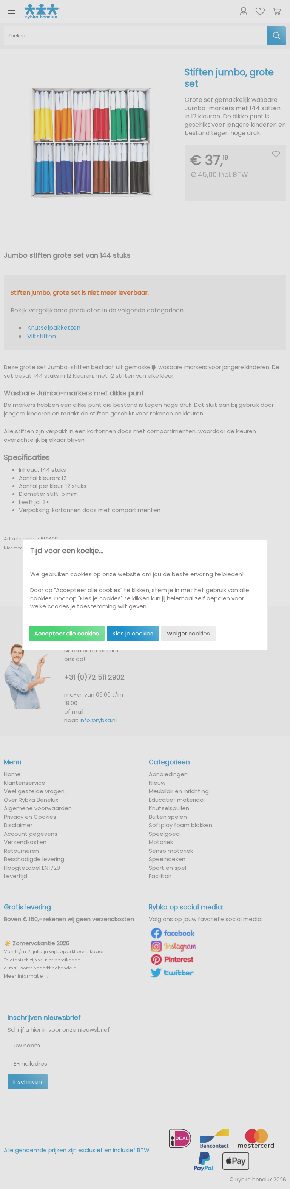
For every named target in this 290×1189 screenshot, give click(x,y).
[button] (67, 633)
